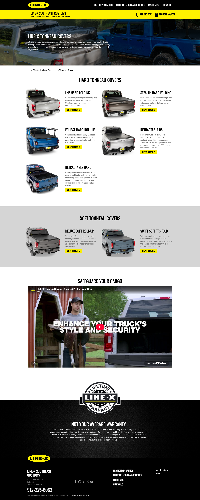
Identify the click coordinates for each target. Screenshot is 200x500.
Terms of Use (76, 495)
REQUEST (167, 14)
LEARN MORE (73, 110)
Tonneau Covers (66, 70)
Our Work (166, 5)
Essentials (153, 5)
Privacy (86, 495)
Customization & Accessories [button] (130, 5)
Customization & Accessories (46, 70)
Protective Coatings (123, 470)
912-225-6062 (39, 489)
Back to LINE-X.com (161, 470)
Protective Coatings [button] (103, 5)
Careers (157, 473)
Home (30, 70)
